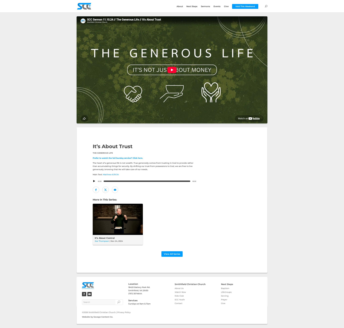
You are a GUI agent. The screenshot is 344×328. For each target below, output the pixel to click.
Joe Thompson (102, 241)
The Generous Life (103, 153)
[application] (145, 181)
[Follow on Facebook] (84, 294)
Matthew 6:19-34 (111, 174)
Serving (225, 296)
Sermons (205, 6)
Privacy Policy (124, 312)
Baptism (225, 288)
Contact (178, 303)
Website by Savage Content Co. (97, 317)
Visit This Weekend (245, 6)
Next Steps (191, 6)
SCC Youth (180, 299)
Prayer (224, 299)
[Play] (94, 181)
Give (226, 6)
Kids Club (179, 296)
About (180, 6)
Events (217, 6)
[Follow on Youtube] (89, 294)
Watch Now (180, 292)
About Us (179, 288)
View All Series (172, 254)
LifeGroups (226, 292)
